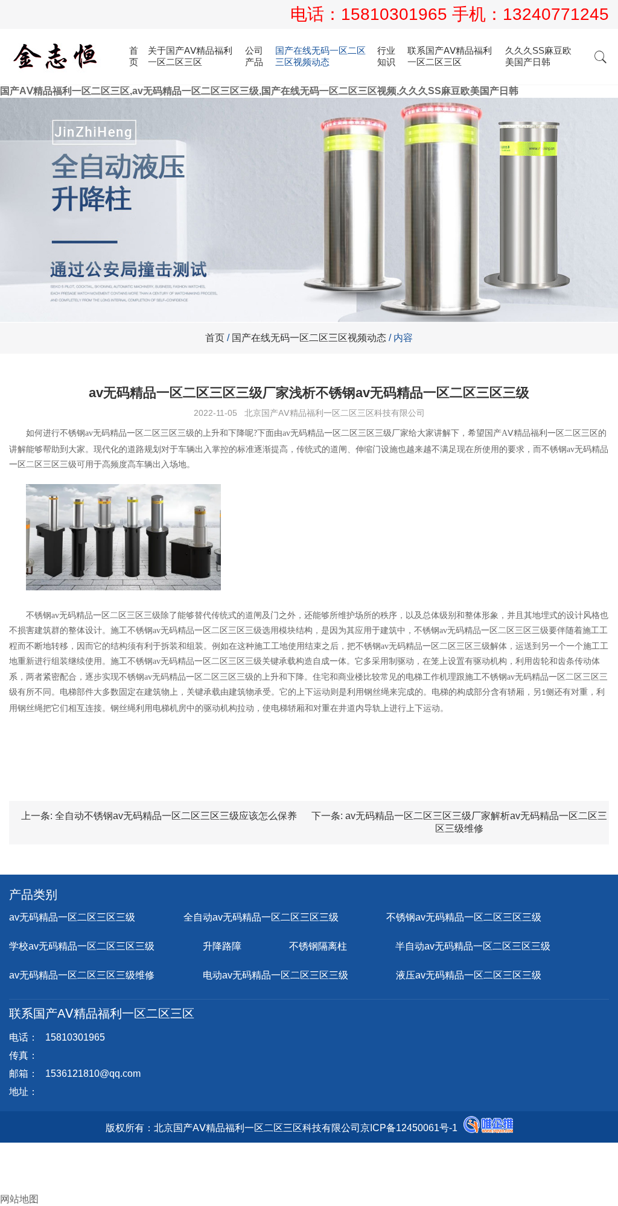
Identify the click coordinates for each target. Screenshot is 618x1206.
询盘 (19, 1186)
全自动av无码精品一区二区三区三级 (261, 917)
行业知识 (386, 56)
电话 (9, 1161)
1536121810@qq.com (93, 1073)
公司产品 (254, 56)
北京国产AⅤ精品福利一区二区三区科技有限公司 (334, 413)
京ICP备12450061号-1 (408, 1128)
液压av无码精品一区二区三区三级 (468, 975)
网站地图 (19, 1199)
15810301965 (396, 14)
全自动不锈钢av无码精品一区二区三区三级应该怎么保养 (176, 816)
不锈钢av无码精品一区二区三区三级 (463, 917)
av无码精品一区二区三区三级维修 (81, 975)
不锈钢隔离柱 (318, 946)
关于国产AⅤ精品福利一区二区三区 (190, 56)
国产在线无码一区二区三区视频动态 (320, 56)
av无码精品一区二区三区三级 (72, 917)
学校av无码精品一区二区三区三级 (81, 946)
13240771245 (556, 14)
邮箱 (19, 1174)
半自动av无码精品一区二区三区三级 (472, 946)
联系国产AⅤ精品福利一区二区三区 (449, 56)
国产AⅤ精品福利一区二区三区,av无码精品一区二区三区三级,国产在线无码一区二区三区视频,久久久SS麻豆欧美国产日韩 (259, 91)
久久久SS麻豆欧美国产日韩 (538, 56)
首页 (133, 56)
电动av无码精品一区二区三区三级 (275, 975)
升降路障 (222, 946)
